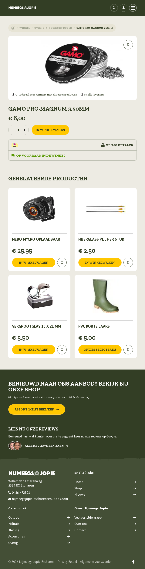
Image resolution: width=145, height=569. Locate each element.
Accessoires (16, 536)
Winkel (24, 27)
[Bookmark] (128, 44)
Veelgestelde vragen (88, 517)
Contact (80, 530)
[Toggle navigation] (133, 8)
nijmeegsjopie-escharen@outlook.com (40, 499)
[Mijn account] (123, 8)
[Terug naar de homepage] (22, 8)
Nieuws (79, 494)
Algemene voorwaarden (96, 561)
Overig (39, 27)
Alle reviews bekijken (44, 445)
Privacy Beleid (67, 561)
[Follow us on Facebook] (133, 561)
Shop (78, 488)
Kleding (13, 530)
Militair (13, 524)
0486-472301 (21, 492)
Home (78, 482)
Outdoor (14, 517)
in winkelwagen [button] (34, 262)
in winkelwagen (50, 130)
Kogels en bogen (60, 27)
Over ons (80, 524)
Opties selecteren (100, 349)
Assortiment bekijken (35, 409)
